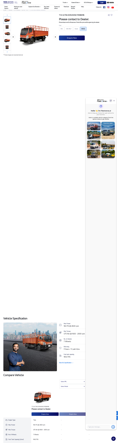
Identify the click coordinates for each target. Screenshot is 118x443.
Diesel (76, 29)
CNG (61, 29)
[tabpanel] (34, 34)
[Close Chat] (114, 100)
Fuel (60, 25)
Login (101, 2)
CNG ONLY (68, 29)
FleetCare (66, 6)
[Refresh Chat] (110, 100)
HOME (4, 10)
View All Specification (65, 363)
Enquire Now (72, 38)
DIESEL (83, 29)
